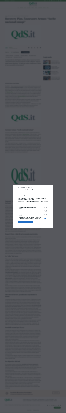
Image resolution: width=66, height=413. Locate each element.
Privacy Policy (39, 225)
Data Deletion (27, 225)
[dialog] (33, 206)
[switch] (45, 207)
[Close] (51, 187)
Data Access (33, 225)
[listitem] (33, 205)
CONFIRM (25, 222)
